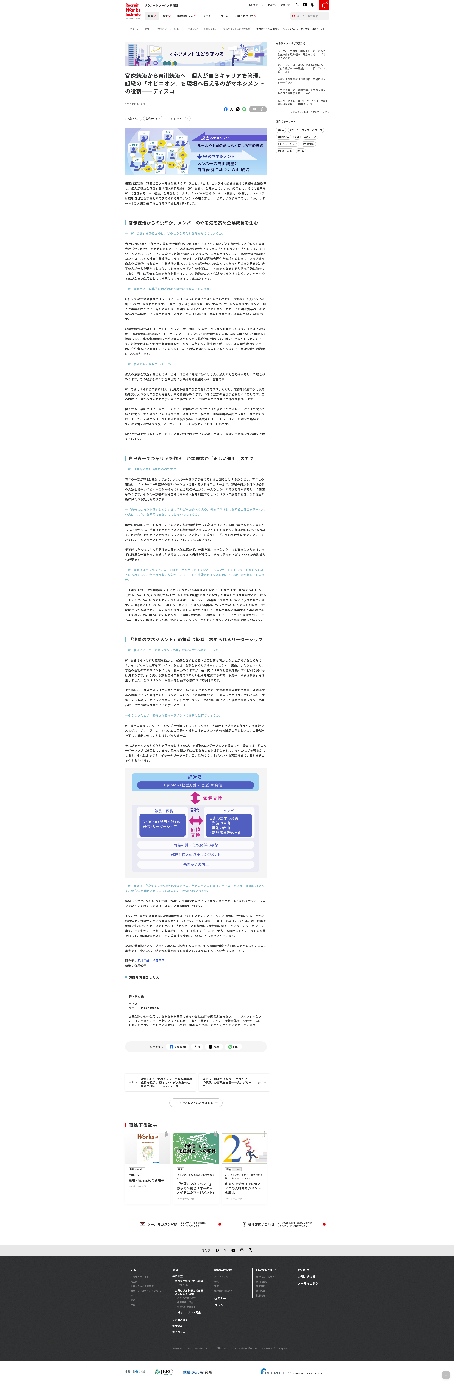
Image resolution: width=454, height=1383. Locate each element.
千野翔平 (159, 960)
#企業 (300, 151)
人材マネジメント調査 (188, 1312)
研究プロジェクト (140, 1277)
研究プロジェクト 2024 (167, 29)
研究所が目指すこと (266, 1277)
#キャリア (310, 137)
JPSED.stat (183, 1285)
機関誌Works (185, 16)
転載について (222, 1348)
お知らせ (304, 1270)
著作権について (203, 1348)
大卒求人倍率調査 (186, 1297)
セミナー (208, 16)
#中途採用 (284, 137)
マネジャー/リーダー (177, 118)
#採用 (281, 130)
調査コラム (178, 1332)
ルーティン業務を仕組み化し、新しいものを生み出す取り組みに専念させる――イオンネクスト (302, 54)
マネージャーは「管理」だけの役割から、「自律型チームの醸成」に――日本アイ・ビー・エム (301, 68)
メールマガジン (268, 4)
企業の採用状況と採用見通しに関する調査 (189, 1292)
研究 (150, 16)
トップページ (132, 29)
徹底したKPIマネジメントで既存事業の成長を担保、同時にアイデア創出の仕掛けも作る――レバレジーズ (162, 1082)
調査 (165, 16)
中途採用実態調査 (186, 1306)
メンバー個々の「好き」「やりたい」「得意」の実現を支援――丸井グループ (232, 1082)
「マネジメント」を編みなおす (201, 29)
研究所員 (260, 1291)
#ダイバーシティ (287, 144)
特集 (133, 1304)
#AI (297, 137)
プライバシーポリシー (245, 1348)
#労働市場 (309, 144)
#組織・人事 (285, 151)
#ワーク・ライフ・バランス (306, 130)
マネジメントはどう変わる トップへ (311, 112)
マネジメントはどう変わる (236, 29)
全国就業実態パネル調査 (189, 1281)
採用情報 (253, 4)
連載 (216, 1286)
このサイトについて (180, 1348)
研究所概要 (262, 1281)
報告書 (134, 1281)
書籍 (133, 1300)
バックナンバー (222, 1277)
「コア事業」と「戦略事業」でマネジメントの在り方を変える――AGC (302, 91)
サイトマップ (268, 1348)
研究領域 (260, 1286)
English (283, 1348)
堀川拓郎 (143, 960)
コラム (224, 16)
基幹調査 (177, 1276)
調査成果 (177, 1326)
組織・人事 (133, 118)
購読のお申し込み (223, 1291)
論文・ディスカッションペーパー (147, 1293)
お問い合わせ (286, 4)
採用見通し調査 (185, 1302)
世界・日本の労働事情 (142, 1286)
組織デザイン (153, 118)
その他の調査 (180, 1320)
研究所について (244, 16)
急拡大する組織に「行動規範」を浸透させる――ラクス (302, 80)
